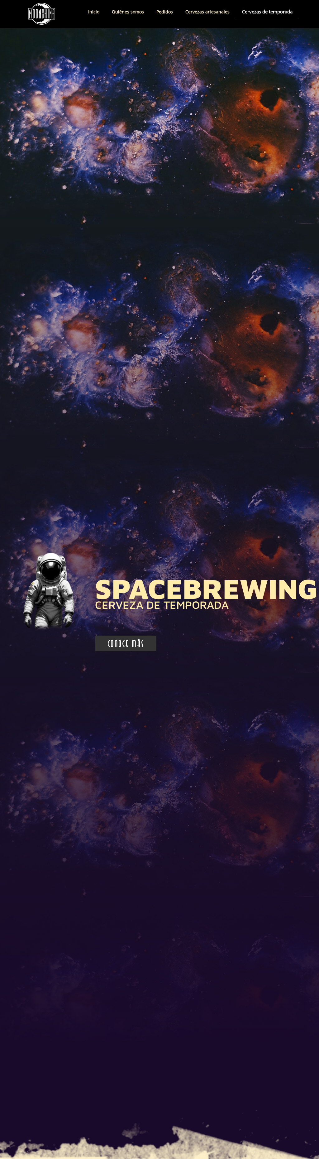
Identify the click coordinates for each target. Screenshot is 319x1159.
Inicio (93, 12)
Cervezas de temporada (267, 11)
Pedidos (164, 12)
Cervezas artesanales (207, 12)
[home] (36, 14)
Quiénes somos (128, 12)
